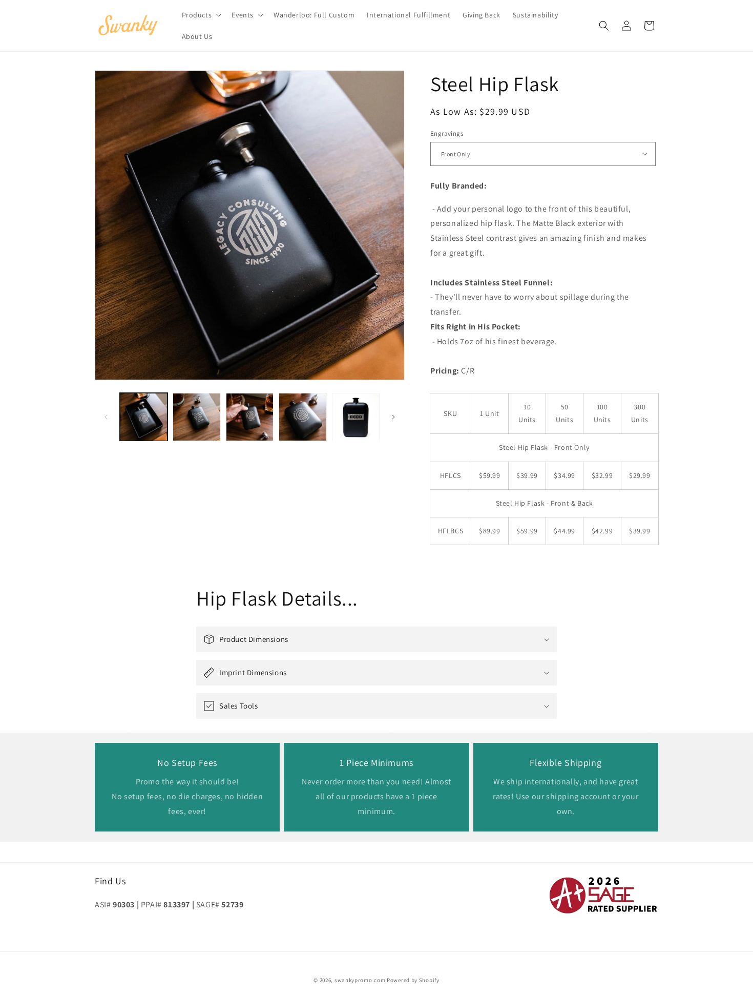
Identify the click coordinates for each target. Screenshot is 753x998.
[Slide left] (106, 417)
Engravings (446, 133)
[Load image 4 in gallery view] (302, 417)
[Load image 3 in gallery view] (250, 417)
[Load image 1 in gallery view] (144, 417)
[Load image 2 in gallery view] (196, 417)
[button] (201, 15)
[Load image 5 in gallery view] (356, 417)
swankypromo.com (360, 980)
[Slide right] (393, 417)
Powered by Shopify (413, 980)
